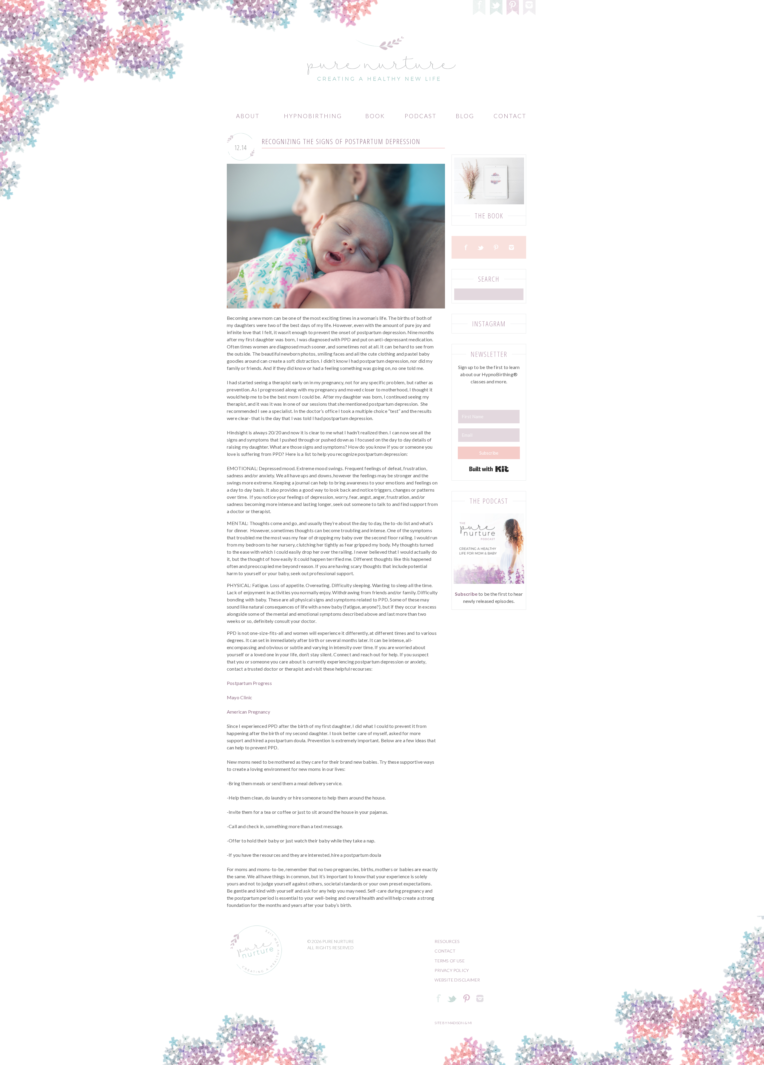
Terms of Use (449, 960)
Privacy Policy (452, 970)
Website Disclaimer (457, 979)
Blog (465, 115)
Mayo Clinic (239, 697)
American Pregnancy (248, 711)
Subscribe (466, 594)
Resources (447, 941)
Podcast (421, 115)
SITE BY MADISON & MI (453, 1023)
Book (375, 115)
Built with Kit (489, 469)
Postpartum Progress (249, 683)
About (248, 115)
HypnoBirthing (313, 115)
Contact (510, 115)
